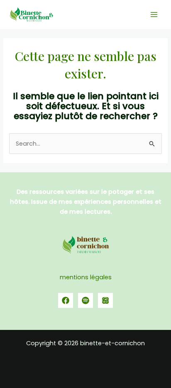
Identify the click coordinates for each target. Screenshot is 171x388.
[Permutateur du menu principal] (154, 14)
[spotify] (85, 300)
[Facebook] (65, 300)
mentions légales (86, 277)
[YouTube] (105, 300)
